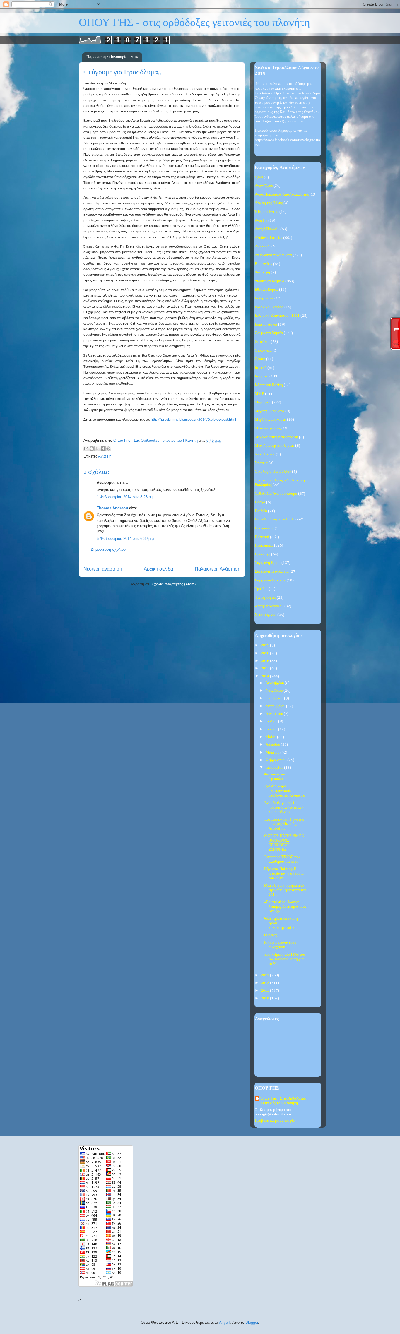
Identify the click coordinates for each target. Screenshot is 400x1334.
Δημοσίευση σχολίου (108, 549)
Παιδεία (261, 511)
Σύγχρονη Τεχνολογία (272, 571)
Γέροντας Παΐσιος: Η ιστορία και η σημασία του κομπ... (284, 873)
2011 (265, 991)
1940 (259, 177)
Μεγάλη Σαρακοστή (270, 420)
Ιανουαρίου (275, 768)
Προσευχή (262, 554)
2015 (265, 668)
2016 (265, 661)
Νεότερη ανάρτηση (102, 568)
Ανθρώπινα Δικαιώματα (273, 255)
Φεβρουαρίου (276, 760)
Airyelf (224, 1322)
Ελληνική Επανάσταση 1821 (277, 316)
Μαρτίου (273, 752)
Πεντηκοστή (264, 528)
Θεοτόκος (262, 342)
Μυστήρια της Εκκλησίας (274, 446)
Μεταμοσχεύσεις (268, 428)
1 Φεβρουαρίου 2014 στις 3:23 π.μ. (126, 497)
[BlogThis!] (92, 448)
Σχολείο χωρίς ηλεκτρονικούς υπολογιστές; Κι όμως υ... (285, 790)
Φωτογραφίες (265, 598)
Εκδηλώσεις (264, 298)
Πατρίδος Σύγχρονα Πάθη (275, 519)
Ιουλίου (272, 721)
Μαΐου (271, 737)
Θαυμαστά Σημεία (269, 333)
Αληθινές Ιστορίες (268, 238)
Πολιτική (262, 537)
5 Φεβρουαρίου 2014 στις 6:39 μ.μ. (126, 538)
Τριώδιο (261, 589)
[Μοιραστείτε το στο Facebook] (103, 448)
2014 (265, 676)
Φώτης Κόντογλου (269, 606)
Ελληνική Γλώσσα (269, 307)
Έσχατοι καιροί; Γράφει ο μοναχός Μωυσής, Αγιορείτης (284, 824)
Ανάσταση (263, 246)
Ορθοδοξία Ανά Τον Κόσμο (276, 494)
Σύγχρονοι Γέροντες (270, 580)
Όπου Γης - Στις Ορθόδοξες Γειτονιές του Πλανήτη (283, 1101)
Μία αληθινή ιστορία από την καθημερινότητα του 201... (285, 890)
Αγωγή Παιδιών (267, 229)
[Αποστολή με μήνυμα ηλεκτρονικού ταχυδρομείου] (86, 448)
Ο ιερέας (270, 935)
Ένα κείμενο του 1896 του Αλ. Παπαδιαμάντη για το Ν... (284, 959)
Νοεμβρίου (274, 691)
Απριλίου (273, 744)
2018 (265, 653)
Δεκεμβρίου (275, 683)
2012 (265, 983)
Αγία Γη (104, 456)
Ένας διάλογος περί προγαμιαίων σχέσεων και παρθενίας (283, 807)
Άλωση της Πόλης (269, 203)
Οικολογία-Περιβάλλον (273, 472)
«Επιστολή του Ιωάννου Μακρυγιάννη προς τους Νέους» (285, 906)
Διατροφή (262, 272)
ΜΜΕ (259, 394)
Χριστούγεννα (265, 615)
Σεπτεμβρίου (276, 706)
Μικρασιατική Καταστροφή (276, 437)
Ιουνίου (272, 729)
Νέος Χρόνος (265, 454)
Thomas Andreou (112, 508)
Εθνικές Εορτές (266, 290)
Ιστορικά (262, 376)
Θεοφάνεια (263, 350)
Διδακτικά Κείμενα (269, 281)
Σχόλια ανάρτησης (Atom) (174, 584)
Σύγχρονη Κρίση (268, 563)
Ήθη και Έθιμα (266, 212)
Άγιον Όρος (264, 186)
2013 (265, 975)
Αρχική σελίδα (158, 568)
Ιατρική (260, 368)
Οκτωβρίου (275, 698)
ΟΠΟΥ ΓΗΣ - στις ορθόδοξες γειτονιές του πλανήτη (194, 23)
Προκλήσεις (264, 545)
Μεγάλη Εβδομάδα (269, 411)
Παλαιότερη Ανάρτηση (217, 568)
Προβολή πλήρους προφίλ (275, 1121)
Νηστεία (261, 463)
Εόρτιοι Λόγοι (266, 324)
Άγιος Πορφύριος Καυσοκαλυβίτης (282, 194)
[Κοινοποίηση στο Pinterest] (108, 448)
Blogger (251, 1322)
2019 (265, 645)
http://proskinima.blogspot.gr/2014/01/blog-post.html (193, 420)
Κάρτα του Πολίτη (269, 385)
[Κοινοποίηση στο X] (97, 448)
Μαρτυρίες (263, 402)
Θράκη (260, 359)
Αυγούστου (275, 714)
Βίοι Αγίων (263, 264)
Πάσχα (260, 502)
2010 (265, 998)
